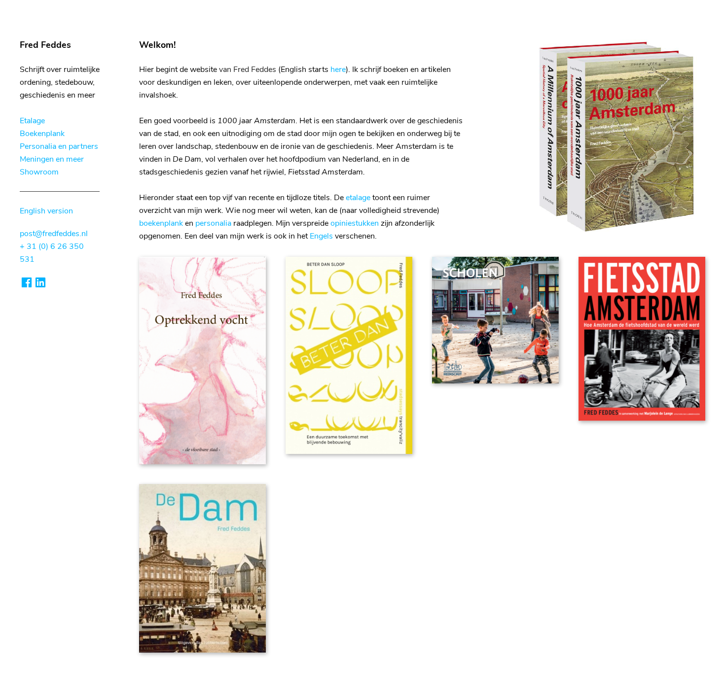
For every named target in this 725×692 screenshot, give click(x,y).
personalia (213, 223)
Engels (321, 236)
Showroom (39, 172)
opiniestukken (354, 223)
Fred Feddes (45, 45)
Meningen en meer (52, 159)
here (338, 69)
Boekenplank (42, 133)
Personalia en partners (59, 146)
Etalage (32, 120)
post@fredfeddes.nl (54, 233)
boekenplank (161, 223)
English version (46, 211)
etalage (358, 197)
